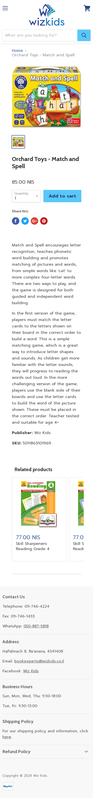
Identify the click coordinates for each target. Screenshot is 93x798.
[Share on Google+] (34, 221)
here (6, 737)
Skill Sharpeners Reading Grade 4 (33, 546)
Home (17, 50)
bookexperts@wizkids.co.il (39, 661)
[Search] (84, 35)
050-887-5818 (36, 626)
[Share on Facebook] (15, 221)
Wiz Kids (31, 671)
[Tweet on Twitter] (25, 221)
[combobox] (39, 35)
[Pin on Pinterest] (44, 221)
